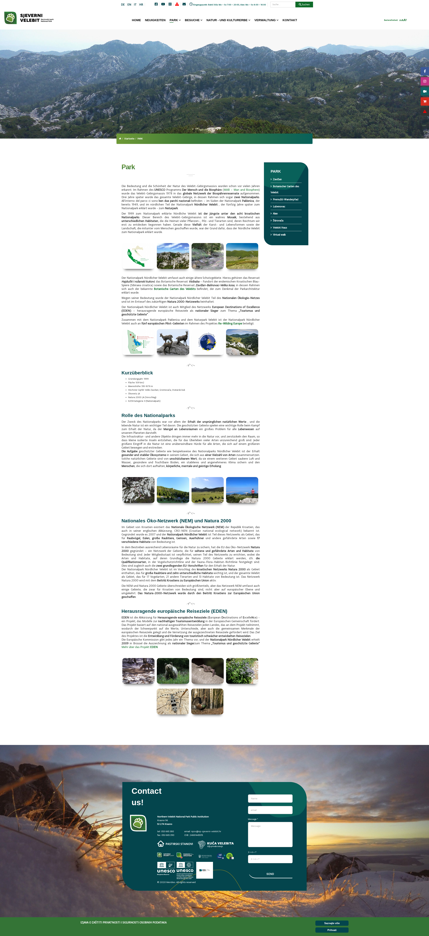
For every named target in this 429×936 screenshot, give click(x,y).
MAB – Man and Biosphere (241, 190)
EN (129, 4)
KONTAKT (290, 20)
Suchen (306, 4)
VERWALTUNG (265, 20)
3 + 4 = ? (252, 852)
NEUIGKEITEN (155, 20)
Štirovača (278, 220)
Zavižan (277, 179)
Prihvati (331, 930)
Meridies (170, 882)
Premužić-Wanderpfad (285, 199)
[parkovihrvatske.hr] (186, 856)
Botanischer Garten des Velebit (285, 189)
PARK (174, 20)
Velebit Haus (280, 227)
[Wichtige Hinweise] (425, 111)
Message (253, 819)
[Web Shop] (425, 101)
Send (270, 874)
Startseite (129, 138)
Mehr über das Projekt (139, 647)
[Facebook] (425, 71)
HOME (136, 20)
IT (135, 4)
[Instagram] (425, 81)
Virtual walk (279, 234)
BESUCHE (192, 20)
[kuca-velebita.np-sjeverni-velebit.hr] (216, 845)
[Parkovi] (166, 856)
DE (123, 4)
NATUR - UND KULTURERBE (227, 20)
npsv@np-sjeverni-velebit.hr (206, 831)
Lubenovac (279, 206)
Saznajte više (332, 923)
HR (141, 4)
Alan (275, 213)
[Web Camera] (425, 91)
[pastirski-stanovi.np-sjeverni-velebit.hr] (175, 844)
